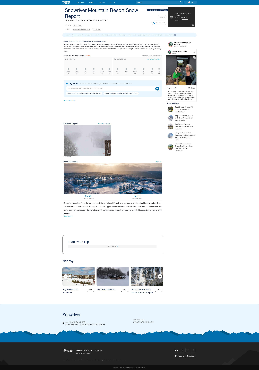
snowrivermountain (179, 51)
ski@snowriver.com (143, 322)
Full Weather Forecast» (154, 59)
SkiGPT (112, 2)
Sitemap (89, 360)
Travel (91, 2)
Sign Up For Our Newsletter (83, 353)
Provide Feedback (69, 101)
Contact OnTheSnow (84, 350)
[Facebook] (193, 350)
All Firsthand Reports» (104, 124)
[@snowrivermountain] (171, 44)
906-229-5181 (160, 23)
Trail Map (132, 35)
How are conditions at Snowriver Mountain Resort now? (84, 93)
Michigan (77, 25)
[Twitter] (182, 350)
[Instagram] (187, 350)
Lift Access (169, 35)
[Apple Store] (190, 356)
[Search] (180, 2)
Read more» (68, 216)
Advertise (98, 350)
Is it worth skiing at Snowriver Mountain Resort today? (121, 93)
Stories (102, 2)
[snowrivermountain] (169, 52)
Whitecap (97, 29)
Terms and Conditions (79, 360)
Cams (97, 35)
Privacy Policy (67, 360)
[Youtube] (176, 350)
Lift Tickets (157, 35)
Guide (67, 35)
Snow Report (77, 35)
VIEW (90, 290)
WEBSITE (162, 17)
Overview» (159, 162)
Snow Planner (144, 35)
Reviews (122, 35)
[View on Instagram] (194, 52)
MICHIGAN (69, 20)
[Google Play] (179, 356)
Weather (80, 2)
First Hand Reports (109, 35)
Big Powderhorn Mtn (81, 29)
